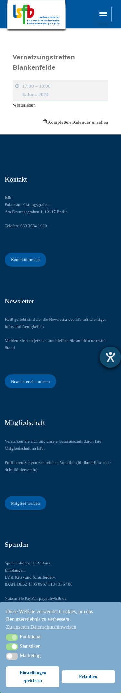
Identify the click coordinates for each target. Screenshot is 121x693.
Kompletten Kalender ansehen (77, 122)
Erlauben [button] (88, 676)
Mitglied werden (25, 503)
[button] (12, 637)
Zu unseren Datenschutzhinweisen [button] (41, 627)
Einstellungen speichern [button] (33, 676)
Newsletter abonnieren (30, 381)
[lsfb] (36, 16)
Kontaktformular (25, 259)
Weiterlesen (24, 105)
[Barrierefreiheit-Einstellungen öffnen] (110, 357)
